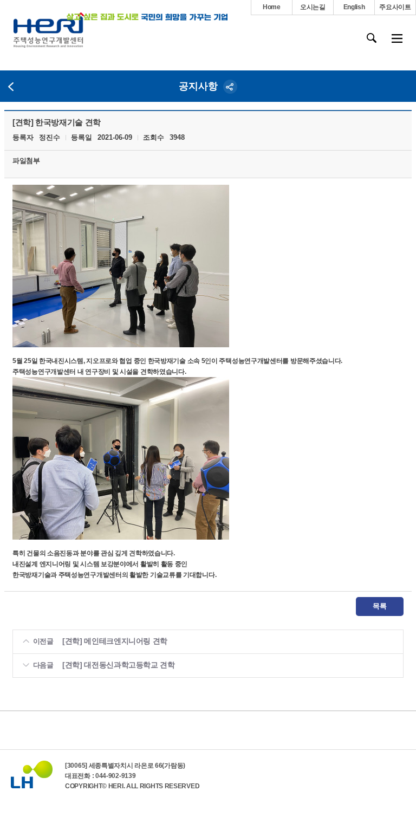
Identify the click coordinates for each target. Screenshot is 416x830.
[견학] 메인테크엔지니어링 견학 (114, 641)
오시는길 (313, 7)
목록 (379, 606)
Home (272, 7)
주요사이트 (395, 7)
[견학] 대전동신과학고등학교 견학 (118, 664)
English (354, 7)
